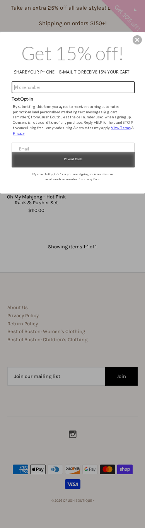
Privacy (18, 133)
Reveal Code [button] (73, 159)
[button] (137, 39)
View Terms (120, 127)
